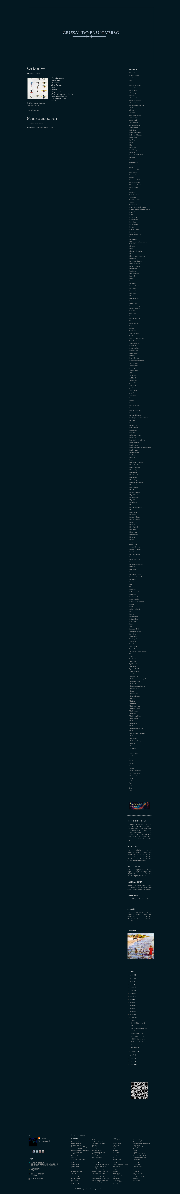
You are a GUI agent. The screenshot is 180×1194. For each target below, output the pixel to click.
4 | (134, 850)
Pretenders (132, 579)
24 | (138, 854)
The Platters (133, 723)
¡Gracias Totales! (75, 1176)
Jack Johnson (133, 363)
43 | (147, 858)
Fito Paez (132, 293)
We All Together (134, 773)
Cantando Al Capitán (136, 170)
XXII (132, 828)
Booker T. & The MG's (136, 155)
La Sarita (132, 423)
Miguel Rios (133, 500)
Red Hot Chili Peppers (136, 602)
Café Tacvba (133, 162)
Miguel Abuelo (134, 495)
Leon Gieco (133, 430)
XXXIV (134, 832)
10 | (148, 850)
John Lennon (133, 390)
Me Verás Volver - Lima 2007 (100, 1171)
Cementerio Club (134, 180)
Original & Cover (134, 547)
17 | (142, 852)
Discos (131, 227)
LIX (129, 841)
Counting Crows (134, 200)
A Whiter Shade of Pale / (141, 899)
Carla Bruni (133, 172)
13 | (131, 852)
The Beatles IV (75, 1168)
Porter (131, 572)
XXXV (139, 832)
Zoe (130, 788)
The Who (132, 743)
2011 (131, 1055)
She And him (133, 636)
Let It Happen (117, 1169)
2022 (132, 984)
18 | (144, 852)
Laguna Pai (133, 425)
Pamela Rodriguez (135, 549)
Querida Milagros (138, 1140)
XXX (142, 830)
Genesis (131, 316)
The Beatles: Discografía (99, 1155)
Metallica (132, 490)
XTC (130, 781)
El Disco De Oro (75, 1141)
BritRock (132, 157)
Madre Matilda (134, 465)
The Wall (73, 1157)
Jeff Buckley (133, 378)
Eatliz (131, 237)
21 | (129, 854)
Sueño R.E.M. (74, 1180)
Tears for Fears (134, 676)
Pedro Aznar (133, 557)
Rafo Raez (132, 594)
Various (131, 766)
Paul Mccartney (134, 554)
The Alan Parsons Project (137, 679)
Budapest (132, 160)
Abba (131, 80)
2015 (131, 1005)
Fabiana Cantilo (134, 286)
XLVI (136, 836)
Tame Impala (133, 674)
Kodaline (132, 408)
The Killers (132, 713)
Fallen (135, 1150)
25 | (141, 854)
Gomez (131, 328)
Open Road (116, 1171)
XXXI (145, 830)
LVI (143, 838)
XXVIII (134, 830)
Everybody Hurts (117, 1154)
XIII (129, 826)
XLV (133, 836)
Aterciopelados (134, 127)
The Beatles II (75, 1164)
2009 (132, 1061)
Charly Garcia (133, 187)
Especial (132, 276)
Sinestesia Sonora (97, 1157)
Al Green (132, 95)
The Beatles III (75, 1166)
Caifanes (132, 165)
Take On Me (116, 1166)
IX (144, 824)
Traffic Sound (133, 753)
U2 (130, 758)
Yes (130, 783)
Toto (130, 751)
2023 (132, 981)
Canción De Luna (76, 1140)
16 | (139, 852)
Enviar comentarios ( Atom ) (45, 127)
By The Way (116, 1152)
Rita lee (131, 614)
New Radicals (133, 527)
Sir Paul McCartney (76, 1145)
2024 (132, 978)
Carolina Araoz (134, 175)
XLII (145, 834)
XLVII (141, 836)
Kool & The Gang (135, 410)
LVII (146, 838)
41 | (141, 858)
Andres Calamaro (135, 115)
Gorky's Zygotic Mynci (136, 338)
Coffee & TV (137, 1175)
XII (150, 824)
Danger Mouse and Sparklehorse (139, 209)
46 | (131, 860)
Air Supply (132, 93)
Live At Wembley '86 (98, 1182)
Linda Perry (133, 438)
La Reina (132, 420)
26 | (144, 854)
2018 (131, 996)
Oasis (131, 542)
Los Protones (133, 450)
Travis (131, 756)
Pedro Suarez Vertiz (135, 559)
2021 (131, 987)
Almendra (132, 110)
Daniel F (132, 212)
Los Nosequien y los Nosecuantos (140, 447)
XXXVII (149, 832)
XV (135, 826)
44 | (150, 858)
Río (130, 611)
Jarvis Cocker (133, 370)
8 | (143, 850)
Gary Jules (132, 313)
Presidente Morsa (135, 574)
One (114, 1157)
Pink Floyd (132, 569)
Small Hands (116, 1173)
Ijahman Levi (133, 351)
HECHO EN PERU (137, 1033)
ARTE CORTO (36, 1169)
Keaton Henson (134, 405)
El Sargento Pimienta (98, 1154)
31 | (135, 856)
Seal (130, 626)
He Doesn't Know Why (139, 1157)
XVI (137, 826)
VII (139, 824)
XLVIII (145, 836)
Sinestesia (132, 641)
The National (133, 718)
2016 (131, 1002)
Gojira (131, 326)
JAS (130, 373)
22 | (131, 854)
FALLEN (134, 1026)
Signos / (130, 899)
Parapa (43, 1138)
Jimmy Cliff (132, 383)
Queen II (94, 1147)
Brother (115, 1168)
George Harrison (134, 318)
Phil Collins (132, 567)
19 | (147, 852)
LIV (138, 838)
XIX (148, 826)
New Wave (132, 529)
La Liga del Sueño (135, 415)
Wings (131, 778)
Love (131, 460)
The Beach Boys (134, 681)
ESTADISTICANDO (37, 1162)
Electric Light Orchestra (137, 256)
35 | (147, 856)
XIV (132, 826)
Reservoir (115, 1150)
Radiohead (132, 589)
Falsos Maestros (117, 1155)
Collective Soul (134, 195)
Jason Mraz (133, 375)
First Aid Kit (133, 291)
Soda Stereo (133, 644)
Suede (131, 656)
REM (131, 607)
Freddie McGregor (135, 306)
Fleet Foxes (133, 296)
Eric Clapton (133, 268)
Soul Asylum (133, 646)
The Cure (132, 698)
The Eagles (132, 703)
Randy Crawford (134, 597)
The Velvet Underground (137, 741)
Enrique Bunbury (134, 266)
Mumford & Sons (134, 517)
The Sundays (133, 738)
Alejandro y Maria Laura (137, 105)
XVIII (144, 826)
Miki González (134, 505)
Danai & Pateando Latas (137, 207)
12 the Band (133, 73)
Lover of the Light (118, 1175)
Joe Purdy (132, 388)
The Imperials (133, 711)
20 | (150, 852)
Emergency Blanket (135, 261)
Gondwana (132, 331)
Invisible (131, 355)
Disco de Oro (133, 224)
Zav (130, 785)
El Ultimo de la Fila (135, 251)
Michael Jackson (134, 492)
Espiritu (131, 278)
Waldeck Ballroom (135, 771)
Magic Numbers (134, 467)
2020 (132, 990)
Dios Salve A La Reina (98, 1143)
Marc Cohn (133, 472)
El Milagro (136, 1171)
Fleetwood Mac (134, 298)
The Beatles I (74, 1162)
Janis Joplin (133, 368)
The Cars (132, 691)
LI (129, 838)
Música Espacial (134, 520)
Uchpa (131, 763)
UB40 (131, 761)
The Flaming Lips (134, 706)
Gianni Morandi (134, 323)
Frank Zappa (133, 303)
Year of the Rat (137, 1141)
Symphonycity (133, 666)
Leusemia (132, 433)
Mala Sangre (137, 1148)
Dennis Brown (133, 220)
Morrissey (132, 515)
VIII (142, 824)
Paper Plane (116, 1178)
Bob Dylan (132, 147)
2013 (131, 1012)
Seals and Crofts (134, 629)
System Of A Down (135, 669)
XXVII (129, 830)
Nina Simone (133, 534)
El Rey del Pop (75, 1155)
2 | (130, 850)
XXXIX (136, 834)
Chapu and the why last (136, 185)
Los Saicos (132, 455)
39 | (135, 858)
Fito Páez (73, 1154)
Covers (131, 202)
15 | (137, 852)
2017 (131, 999)
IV (133, 824)
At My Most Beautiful (139, 1155)
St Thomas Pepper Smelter (138, 651)
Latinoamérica (117, 1141)
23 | (134, 854)
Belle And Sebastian (135, 135)
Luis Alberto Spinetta (136, 462)
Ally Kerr (132, 108)
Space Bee (132, 649)
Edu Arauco (133, 239)
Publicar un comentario (36, 123)
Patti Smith (133, 552)
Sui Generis (132, 659)
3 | (132, 850)
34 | (144, 856)
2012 (131, 1015)
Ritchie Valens (133, 616)
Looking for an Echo (139, 1147)
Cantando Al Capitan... (98, 1141)
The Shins (132, 731)
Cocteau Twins (134, 190)
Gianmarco (132, 321)
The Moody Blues (135, 716)
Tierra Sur (132, 746)
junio (133, 1020)
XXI (129, 828)
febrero (134, 1051)
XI (148, 824)
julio (133, 1017)
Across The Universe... (139, 1182)
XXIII (136, 828)
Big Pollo (132, 140)
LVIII (149, 838)
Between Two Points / (144, 889)
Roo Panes (132, 621)
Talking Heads (134, 671)
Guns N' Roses (134, 341)
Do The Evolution (118, 1140)
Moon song (133, 512)
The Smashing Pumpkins (137, 733)
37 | (129, 858)
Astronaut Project (135, 125)
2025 (132, 975)
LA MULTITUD (35, 1176)
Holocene (115, 1148)
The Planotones (134, 721)
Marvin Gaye (133, 480)
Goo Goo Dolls (134, 333)
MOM (32, 1171)
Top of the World (138, 1173)
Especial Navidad (76, 1143)
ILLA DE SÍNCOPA (37, 1179)
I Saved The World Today (120, 1164)
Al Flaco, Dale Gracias (98, 1152)
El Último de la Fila (76, 1171)
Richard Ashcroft (135, 609)
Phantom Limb (137, 1166)
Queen (131, 587)
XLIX (149, 836)
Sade (131, 624)
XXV (145, 828)
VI (137, 824)
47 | (134, 860)
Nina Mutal (133, 532)
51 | (146, 860)
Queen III (94, 1148)
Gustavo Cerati (134, 343)
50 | (143, 860)
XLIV (129, 836)
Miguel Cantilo (134, 497)
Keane (131, 403)
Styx (130, 654)
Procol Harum (133, 582)
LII (132, 838)
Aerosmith (132, 88)
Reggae (131, 604)
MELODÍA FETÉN (137, 1036)
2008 (132, 1064)
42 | (144, 858)
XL (140, 834)
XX (150, 826)
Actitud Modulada (135, 85)
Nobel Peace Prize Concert (100, 1169)
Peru (130, 562)
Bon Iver (132, 152)
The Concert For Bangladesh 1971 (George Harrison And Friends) (100, 1166)
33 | (141, 856)
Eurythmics (132, 283)
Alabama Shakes (134, 98)
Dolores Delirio (134, 229)
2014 (131, 1009)
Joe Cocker (133, 385)
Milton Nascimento (135, 507)
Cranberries (133, 205)
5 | (137, 850)
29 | (129, 856)
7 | (141, 850)
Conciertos (132, 197)
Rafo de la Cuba (134, 592)
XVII (140, 826)
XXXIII (130, 832)
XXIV (141, 828)
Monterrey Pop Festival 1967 (100, 1180)
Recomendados (134, 599)
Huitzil (114, 1176)
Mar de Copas (134, 470)
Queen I (94, 1145)
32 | (138, 856)
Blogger (102, 1189)
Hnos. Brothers (134, 348)
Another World (117, 1143)
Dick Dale (132, 222)
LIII (135, 838)
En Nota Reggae (75, 1178)
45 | (129, 860)
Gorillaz (131, 336)
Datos (131, 215)
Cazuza (131, 177)
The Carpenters (134, 689)
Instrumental (133, 353)
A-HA (131, 78)
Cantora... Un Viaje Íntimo (78, 1159)
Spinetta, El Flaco (97, 1150)
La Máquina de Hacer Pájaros (139, 418)
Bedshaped (136, 1180)
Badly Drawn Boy (135, 133)
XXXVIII (130, 834)
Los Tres (132, 457)
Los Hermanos (134, 442)
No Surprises (116, 1180)
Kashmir (132, 400)
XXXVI (144, 832)
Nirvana (132, 537)
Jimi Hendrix (133, 380)
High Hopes (116, 1145)
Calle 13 (131, 167)
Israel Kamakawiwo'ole (136, 360)
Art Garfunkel (133, 122)
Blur (130, 145)
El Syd (131, 249)
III (131, 824)
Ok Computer (96, 1140)
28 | (150, 854)
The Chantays (133, 694)
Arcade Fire (133, 118)
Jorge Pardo (133, 393)
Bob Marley (133, 150)
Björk (131, 142)
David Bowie (133, 217)
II (129, 824)
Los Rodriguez (134, 452)
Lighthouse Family (135, 435)
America (132, 113)
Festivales (132, 288)
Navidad (132, 525)
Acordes (132, 83)
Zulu (130, 791)
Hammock (132, 346)
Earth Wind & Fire (135, 234)
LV (140, 838)
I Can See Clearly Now (139, 1154)
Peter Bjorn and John (136, 564)
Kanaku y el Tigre (135, 398)
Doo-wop (132, 232)
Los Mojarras (133, 445)
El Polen (132, 246)
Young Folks (116, 1161)
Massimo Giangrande (136, 482)
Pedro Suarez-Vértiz (76, 1175)
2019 (131, 993)
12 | (129, 852)
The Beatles (133, 684)
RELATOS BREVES (37, 1174)
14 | (134, 852)
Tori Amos (132, 748)
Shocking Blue (133, 639)
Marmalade (133, 477)
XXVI (149, 828)
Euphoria (132, 281)
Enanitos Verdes (134, 263)
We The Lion (133, 776)
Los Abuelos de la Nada (137, 440)
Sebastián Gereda (135, 631)
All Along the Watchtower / (138, 887)
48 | (137, 860)
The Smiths (132, 736)
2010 (131, 1058)
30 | (132, 856)
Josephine (132, 395)
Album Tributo (134, 103)
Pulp (130, 584)
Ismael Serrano (134, 358)
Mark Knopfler (134, 475)
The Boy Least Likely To (137, 686)
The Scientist (116, 1147)
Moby (131, 510)
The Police (132, 726)
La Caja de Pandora (136, 413)
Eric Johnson (133, 271)
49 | (140, 860)
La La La (115, 1162)
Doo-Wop (73, 1173)
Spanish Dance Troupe (139, 1168)
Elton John (132, 258)
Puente (135, 1161)
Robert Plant (133, 619)
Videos (131, 768)
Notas (131, 539)
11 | (150, 850)
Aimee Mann (133, 90)
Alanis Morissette (135, 100)
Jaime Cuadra (133, 365)
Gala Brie (132, 311)
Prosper (135, 1152)
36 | (150, 856)
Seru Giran (132, 634)
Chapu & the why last (136, 182)
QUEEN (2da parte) (138, 1023)
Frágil (131, 301)
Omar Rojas (133, 544)
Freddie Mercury (134, 308)
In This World (137, 1164)
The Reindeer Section (136, 728)
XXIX (138, 830)
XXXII (149, 830)
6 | (139, 850)
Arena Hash (133, 120)
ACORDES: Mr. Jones (138, 1039)
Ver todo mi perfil (44, 1141)
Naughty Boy (133, 522)
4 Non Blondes (134, 75)
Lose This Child (117, 1182)
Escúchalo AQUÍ (33, 105)
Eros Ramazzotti (134, 273)
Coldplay (132, 192)
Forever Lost (136, 1169)
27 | (147, 854)
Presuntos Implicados (136, 577)
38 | (132, 858)
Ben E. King (133, 137)
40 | (138, 858)
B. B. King (132, 130)
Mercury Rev (133, 487)
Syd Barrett (133, 664)
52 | (149, 860)
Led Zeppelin (133, 428)
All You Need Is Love (119, 1183)
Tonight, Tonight (117, 1159)
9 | (145, 850)
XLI (142, 834)
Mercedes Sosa (134, 485)
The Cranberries (134, 696)
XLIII (149, 834)
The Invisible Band (76, 1183)
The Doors (132, 701)
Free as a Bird (137, 1159)
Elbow (131, 254)
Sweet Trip (132, 661)
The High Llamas (134, 709)
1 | (128, 850)
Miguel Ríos (133, 502)
